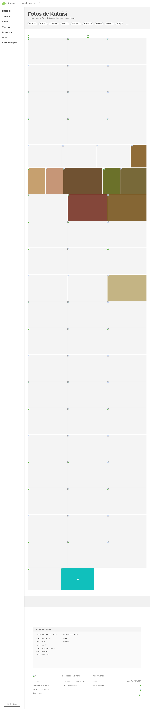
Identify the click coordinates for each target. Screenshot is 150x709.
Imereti (65, 638)
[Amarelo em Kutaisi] (57, 37)
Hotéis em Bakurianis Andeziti (46, 648)
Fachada (76, 24)
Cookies (36, 681)
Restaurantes (8, 32)
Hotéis (5, 22)
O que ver (6, 27)
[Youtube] (139, 676)
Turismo (6, 16)
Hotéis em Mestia (42, 652)
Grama (65, 24)
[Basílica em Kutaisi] (57, 35)
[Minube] (8, 3)
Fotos (4, 37)
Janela (109, 24)
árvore (32, 24)
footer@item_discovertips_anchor (74, 681)
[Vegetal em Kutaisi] (116, 37)
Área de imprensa (97, 685)
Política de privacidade (41, 685)
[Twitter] (132, 676)
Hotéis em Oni (40, 642)
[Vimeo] (136, 676)
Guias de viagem (9, 43)
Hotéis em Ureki (41, 645)
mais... (127, 24)
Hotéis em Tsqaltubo (43, 638)
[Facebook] (129, 676)
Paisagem (88, 24)
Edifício (54, 24)
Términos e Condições (41, 689)
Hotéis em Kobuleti (42, 655)
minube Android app (69, 685)
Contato (94, 681)
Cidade (99, 24)
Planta (43, 24)
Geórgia (66, 642)
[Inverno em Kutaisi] (116, 35)
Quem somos (37, 693)
